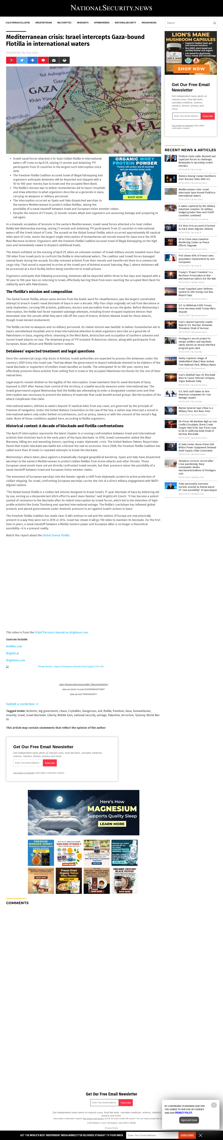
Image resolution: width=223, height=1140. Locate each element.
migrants (83, 22)
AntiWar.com (14, 646)
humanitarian (142, 711)
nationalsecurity (125, 22)
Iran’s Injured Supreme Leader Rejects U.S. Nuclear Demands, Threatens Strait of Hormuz (196, 325)
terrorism (127, 715)
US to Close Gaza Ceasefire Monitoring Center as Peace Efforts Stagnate (194, 242)
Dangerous (89, 711)
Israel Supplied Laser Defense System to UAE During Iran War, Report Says (196, 292)
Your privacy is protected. (24, 773)
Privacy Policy (111, 1128)
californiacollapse (18, 22)
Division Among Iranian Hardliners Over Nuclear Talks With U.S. (197, 178)
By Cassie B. (196, 232)
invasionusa (149, 22)
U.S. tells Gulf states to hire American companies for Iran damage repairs (195, 394)
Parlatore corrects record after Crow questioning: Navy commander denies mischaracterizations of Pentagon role (197, 467)
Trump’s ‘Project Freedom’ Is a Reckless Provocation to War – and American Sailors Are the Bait (197, 275)
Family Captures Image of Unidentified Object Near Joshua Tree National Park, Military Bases (197, 361)
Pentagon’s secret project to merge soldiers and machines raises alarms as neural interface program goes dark (197, 343)
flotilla (107, 711)
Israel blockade (36, 715)
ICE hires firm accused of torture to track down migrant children (197, 227)
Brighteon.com (15, 660)
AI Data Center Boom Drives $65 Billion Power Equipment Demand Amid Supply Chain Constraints (197, 447)
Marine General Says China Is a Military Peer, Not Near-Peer (196, 410)
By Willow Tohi (197, 477)
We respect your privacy (93, 1118)
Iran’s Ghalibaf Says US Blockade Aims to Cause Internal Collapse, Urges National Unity (197, 378)
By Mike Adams (198, 282)
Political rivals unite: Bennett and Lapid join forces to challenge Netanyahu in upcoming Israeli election (197, 161)
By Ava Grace (197, 199)
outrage (102, 715)
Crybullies (74, 711)
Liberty (51, 715)
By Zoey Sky (196, 169)
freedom (118, 711)
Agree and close (189, 1120)
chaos (63, 711)
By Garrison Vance (199, 183)
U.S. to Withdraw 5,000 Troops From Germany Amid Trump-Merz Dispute (197, 308)
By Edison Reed (198, 368)
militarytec (64, 22)
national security (84, 715)
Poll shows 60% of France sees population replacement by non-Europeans (197, 258)
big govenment (48, 711)
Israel (21, 715)
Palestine (114, 715)
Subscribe (187, 1135)
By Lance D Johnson (199, 219)
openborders (101, 22)
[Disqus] (83, 951)
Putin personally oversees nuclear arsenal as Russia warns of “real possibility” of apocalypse (198, 487)
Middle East (64, 715)
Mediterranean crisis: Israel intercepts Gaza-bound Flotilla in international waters (197, 192)
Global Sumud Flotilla (56, 535)
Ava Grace (32, 52)
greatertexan (43, 22)
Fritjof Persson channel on (61, 632)
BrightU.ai (12, 653)
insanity (11, 715)
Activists (31, 711)
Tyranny (140, 715)
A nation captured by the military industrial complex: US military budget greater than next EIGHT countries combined (197, 211)
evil (100, 711)
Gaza (128, 711)
